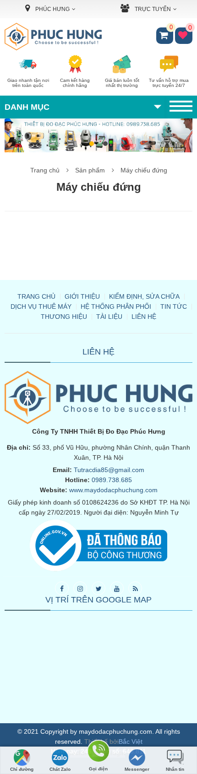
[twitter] (98, 588)
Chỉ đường (21, 769)
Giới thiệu (82, 296)
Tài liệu (109, 316)
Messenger (137, 769)
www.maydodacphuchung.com (113, 490)
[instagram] (80, 588)
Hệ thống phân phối (116, 306)
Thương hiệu (64, 316)
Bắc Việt (130, 741)
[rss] (135, 588)
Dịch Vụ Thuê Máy (41, 306)
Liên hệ (143, 316)
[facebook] (62, 588)
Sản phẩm (90, 170)
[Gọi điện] (98, 752)
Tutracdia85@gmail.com (109, 469)
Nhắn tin (175, 769)
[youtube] (117, 588)
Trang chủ (45, 170)
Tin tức (173, 306)
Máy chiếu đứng (143, 170)
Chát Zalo (60, 769)
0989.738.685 (112, 480)
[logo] (53, 36)
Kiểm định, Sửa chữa (144, 296)
